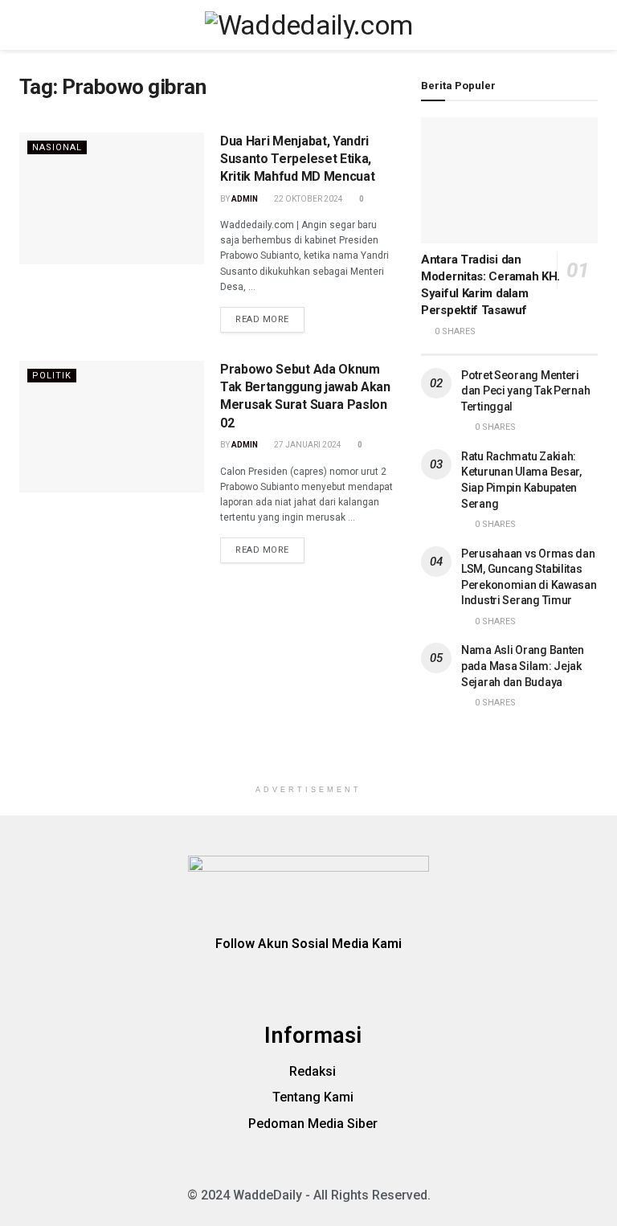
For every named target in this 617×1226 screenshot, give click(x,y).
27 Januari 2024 (306, 444)
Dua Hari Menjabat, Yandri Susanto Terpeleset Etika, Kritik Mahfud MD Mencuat (297, 159)
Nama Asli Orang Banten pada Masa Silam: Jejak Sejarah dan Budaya (522, 666)
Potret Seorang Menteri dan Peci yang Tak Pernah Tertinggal (525, 391)
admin (244, 198)
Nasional (57, 147)
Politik (52, 375)
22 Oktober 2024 (307, 198)
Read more (262, 319)
